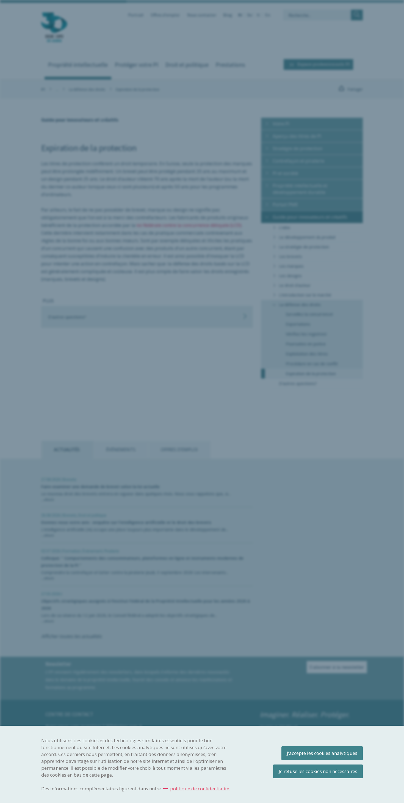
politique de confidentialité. (200, 788)
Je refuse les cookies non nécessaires (318, 771)
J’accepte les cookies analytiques (322, 753)
